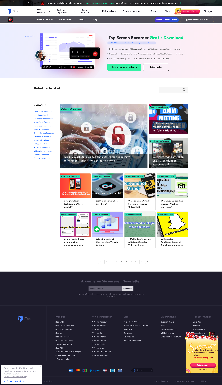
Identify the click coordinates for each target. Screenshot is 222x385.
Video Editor (65, 20)
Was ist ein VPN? (131, 322)
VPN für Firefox (99, 344)
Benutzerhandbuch (169, 329)
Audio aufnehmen (41, 129)
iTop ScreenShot (62, 337)
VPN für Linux (98, 348)
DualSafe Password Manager (68, 352)
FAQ (95, 20)
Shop (167, 11)
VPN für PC (97, 329)
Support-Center (167, 322)
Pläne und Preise (62, 359)
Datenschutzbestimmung (15, 377)
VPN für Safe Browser (101, 352)
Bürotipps (128, 333)
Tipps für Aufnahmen (43, 122)
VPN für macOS (99, 325)
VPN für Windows (99, 322)
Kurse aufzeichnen (41, 140)
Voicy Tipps (129, 337)
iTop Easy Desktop (63, 329)
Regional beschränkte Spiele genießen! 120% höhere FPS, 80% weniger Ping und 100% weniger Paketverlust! (113, 3)
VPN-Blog (128, 329)
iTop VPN (59, 322)
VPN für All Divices (100, 355)
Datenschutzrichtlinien (184, 381)
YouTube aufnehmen (42, 147)
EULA (203, 381)
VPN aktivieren (167, 333)
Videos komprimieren (43, 151)
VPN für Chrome (99, 340)
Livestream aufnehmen (43, 111)
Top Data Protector (63, 344)
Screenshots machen (42, 158)
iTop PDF (59, 348)
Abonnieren (127, 288)
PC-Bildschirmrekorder (43, 126)
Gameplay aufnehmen (43, 119)
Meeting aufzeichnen (43, 115)
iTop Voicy (59, 333)
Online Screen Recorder (44, 133)
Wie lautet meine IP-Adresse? (136, 325)
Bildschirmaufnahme (132, 340)
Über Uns (197, 322)
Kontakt (196, 325)
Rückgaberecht (161, 381)
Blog (81, 20)
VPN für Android (99, 337)
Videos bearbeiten (42, 144)
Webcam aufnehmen (42, 137)
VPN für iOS (97, 333)
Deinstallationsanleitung (171, 337)
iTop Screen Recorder (64, 325)
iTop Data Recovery (64, 340)
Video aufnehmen (41, 155)
